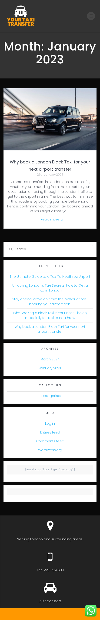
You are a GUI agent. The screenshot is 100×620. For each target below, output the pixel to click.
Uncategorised (50, 395)
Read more (50, 219)
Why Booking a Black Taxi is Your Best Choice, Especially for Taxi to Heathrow (50, 315)
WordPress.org (50, 450)
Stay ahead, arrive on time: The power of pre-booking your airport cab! (50, 301)
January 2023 (50, 368)
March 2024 (50, 359)
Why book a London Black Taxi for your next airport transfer (50, 329)
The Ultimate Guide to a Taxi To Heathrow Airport (50, 276)
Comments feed (50, 441)
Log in (50, 423)
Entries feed (50, 432)
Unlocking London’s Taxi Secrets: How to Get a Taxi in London (50, 288)
